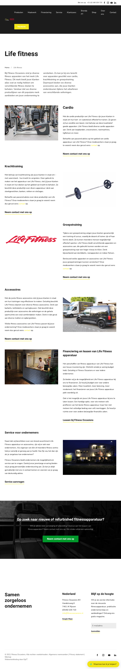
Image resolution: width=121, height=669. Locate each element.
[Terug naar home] (9, 19)
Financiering (46, 12)
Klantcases (71, 12)
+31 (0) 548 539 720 (94, 2)
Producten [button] (18, 12)
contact (94, 145)
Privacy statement (76, 654)
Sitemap (8, 657)
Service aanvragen (14, 482)
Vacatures (21, 26)
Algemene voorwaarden (58, 654)
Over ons (103, 12)
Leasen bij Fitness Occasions (78, 420)
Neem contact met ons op (76, 154)
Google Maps (67, 619)
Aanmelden (95, 631)
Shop (94, 12)
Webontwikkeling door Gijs (16, 659)
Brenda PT (84, 12)
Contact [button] (113, 12)
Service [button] (59, 12)
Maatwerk (32, 12)
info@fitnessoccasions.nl (72, 613)
